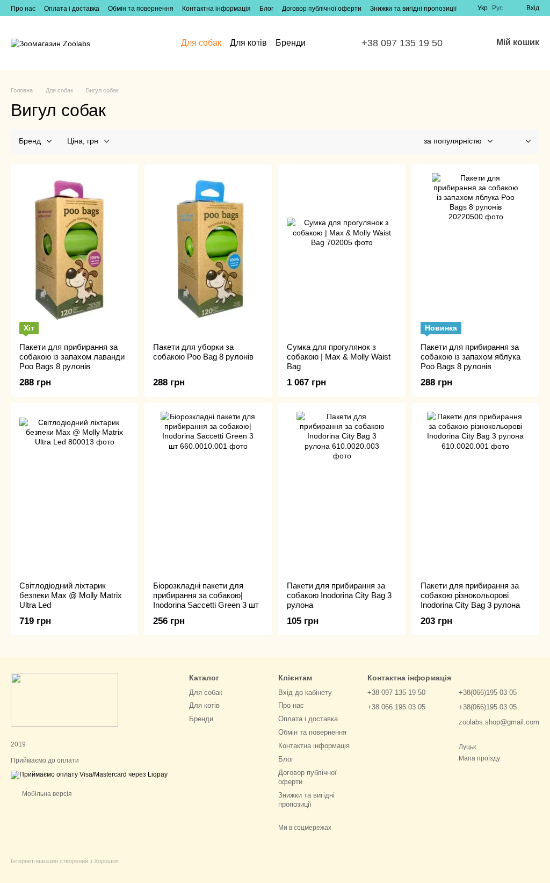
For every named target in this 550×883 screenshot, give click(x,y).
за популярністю (453, 141)
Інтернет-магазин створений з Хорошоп (65, 861)
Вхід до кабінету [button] (305, 692)
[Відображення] (520, 142)
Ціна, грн (82, 141)
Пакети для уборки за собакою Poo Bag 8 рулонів (203, 351)
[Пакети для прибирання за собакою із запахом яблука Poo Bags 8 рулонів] (476, 253)
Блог (266, 8)
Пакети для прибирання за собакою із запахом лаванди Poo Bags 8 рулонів (72, 356)
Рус (497, 8)
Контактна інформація (216, 8)
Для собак (201, 42)
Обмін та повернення (140, 8)
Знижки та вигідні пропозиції (413, 8)
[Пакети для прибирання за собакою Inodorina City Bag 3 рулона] (342, 492)
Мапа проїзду (479, 758)
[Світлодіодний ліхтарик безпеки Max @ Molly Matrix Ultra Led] (74, 492)
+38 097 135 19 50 (402, 43)
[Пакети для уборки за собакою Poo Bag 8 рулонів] (208, 253)
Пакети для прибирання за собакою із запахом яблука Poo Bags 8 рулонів (470, 356)
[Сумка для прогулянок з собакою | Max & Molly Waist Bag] (342, 253)
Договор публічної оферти (321, 8)
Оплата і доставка (71, 8)
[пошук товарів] (325, 43)
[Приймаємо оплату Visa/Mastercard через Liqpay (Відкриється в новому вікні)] (89, 774)
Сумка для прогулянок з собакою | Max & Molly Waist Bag (338, 356)
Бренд (30, 141)
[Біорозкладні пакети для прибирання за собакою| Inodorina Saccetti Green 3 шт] (208, 492)
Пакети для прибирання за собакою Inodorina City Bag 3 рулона (339, 595)
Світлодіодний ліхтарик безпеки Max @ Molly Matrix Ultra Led (70, 595)
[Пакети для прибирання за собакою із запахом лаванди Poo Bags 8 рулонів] (74, 253)
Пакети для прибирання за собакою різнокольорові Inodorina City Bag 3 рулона (470, 595)
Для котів (248, 42)
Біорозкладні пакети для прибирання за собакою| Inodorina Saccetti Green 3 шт (206, 595)
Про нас (23, 8)
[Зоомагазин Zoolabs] (64, 699)
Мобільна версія (46, 794)
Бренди (291, 42)
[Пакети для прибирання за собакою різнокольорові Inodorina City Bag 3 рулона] (476, 492)
